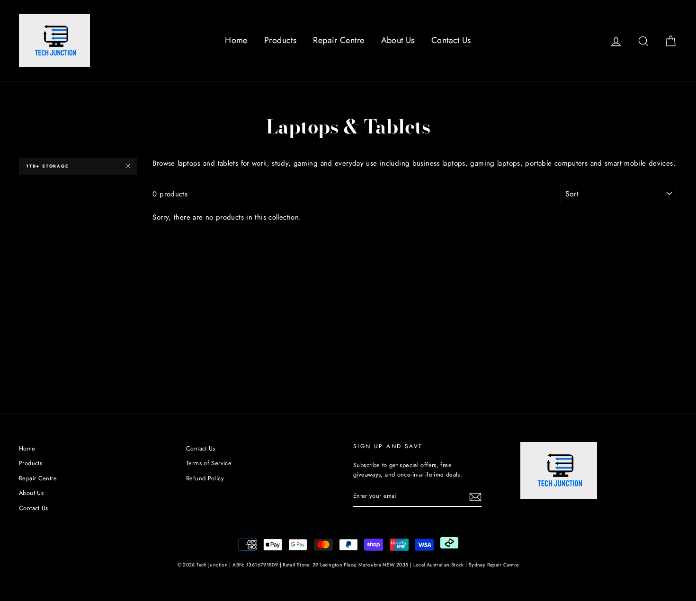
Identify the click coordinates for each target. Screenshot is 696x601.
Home (236, 40)
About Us (398, 40)
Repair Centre (338, 40)
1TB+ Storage (47, 166)
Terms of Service (209, 463)
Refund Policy (205, 478)
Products (280, 40)
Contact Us (451, 40)
